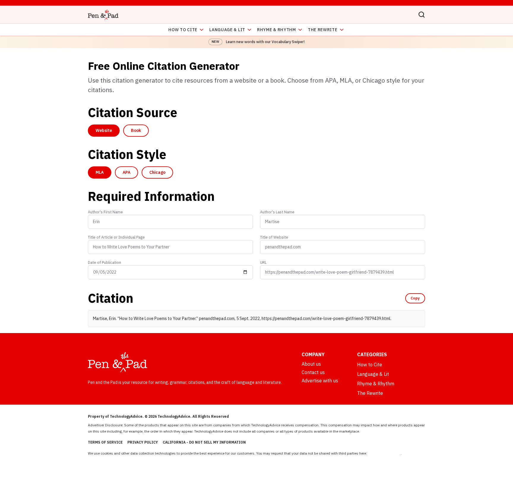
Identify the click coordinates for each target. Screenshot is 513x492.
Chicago (157, 172)
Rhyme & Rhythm (276, 29)
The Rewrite (323, 29)
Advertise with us (320, 380)
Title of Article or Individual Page (116, 237)
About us (311, 364)
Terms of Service (105, 442)
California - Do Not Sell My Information (204, 442)
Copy (415, 298)
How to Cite (182, 29)
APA (126, 172)
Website (104, 130)
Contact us (313, 372)
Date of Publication (104, 262)
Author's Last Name (277, 211)
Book (136, 130)
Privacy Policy (142, 442)
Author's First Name (105, 211)
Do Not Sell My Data (384, 453)
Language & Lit (227, 29)
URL (263, 262)
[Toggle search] (421, 14)
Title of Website (274, 237)
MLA (100, 172)
